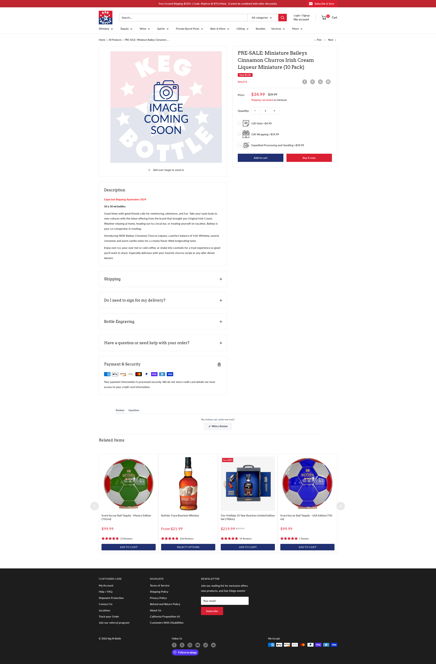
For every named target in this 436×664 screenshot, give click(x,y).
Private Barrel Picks (187, 28)
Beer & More (217, 28)
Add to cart (260, 157)
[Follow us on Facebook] (175, 645)
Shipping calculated (262, 99)
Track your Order (109, 616)
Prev (319, 39)
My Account (106, 585)
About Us (155, 610)
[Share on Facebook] (305, 81)
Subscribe (212, 611)
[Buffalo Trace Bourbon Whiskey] (188, 484)
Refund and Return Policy (165, 604)
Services (276, 28)
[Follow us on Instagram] (191, 645)
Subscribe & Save (324, 3)
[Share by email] (329, 81)
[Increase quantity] (275, 110)
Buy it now (309, 157)
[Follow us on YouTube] (198, 645)
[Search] (282, 17)
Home (102, 39)
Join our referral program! (114, 622)
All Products (115, 39)
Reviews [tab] (120, 411)
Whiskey (104, 28)
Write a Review (221, 427)
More (295, 28)
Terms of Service (159, 585)
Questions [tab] (133, 411)
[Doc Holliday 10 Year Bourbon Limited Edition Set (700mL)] (248, 484)
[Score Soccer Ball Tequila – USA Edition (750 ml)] (307, 484)
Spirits (161, 28)
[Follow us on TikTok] (206, 645)
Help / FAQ (105, 591)
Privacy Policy (158, 597)
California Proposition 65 (165, 616)
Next (330, 39)
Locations (104, 610)
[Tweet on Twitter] (321, 81)
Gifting (241, 28)
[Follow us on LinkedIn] (214, 645)
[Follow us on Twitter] (183, 645)
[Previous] (94, 506)
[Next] (340, 506)
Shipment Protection (111, 597)
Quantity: (243, 110)
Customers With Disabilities (166, 622)
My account (301, 19)
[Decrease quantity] (255, 110)
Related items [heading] (111, 440)
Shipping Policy (159, 591)
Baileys (242, 81)
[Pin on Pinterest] (313, 81)
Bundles (260, 28)
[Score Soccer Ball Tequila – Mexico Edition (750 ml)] (129, 484)
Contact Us (105, 604)
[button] (117, 539)
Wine (143, 28)
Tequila (124, 28)
